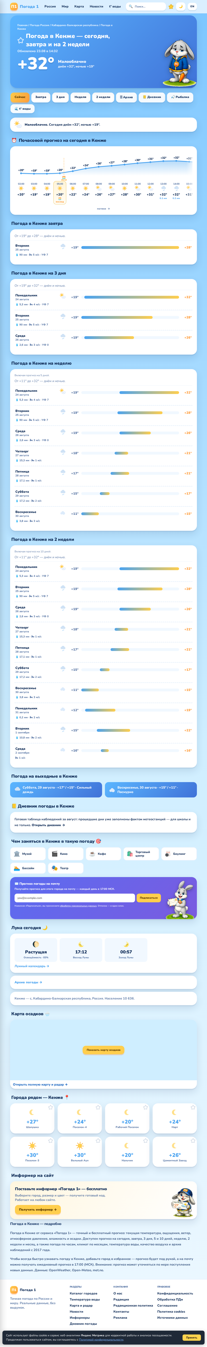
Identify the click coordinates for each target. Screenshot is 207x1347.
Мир (65, 6)
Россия (50, 6)
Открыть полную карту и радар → (40, 1084)
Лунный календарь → (32, 966)
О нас (117, 1293)
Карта (79, 6)
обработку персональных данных (78, 905)
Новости (96, 6)
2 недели (103, 97)
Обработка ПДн (170, 1299)
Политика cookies (171, 1311)
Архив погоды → (28, 982)
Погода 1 (25, 6)
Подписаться (149, 898)
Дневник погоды (83, 1324)
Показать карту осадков (103, 1050)
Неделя (80, 97)
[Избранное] (171, 6)
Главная (22, 25)
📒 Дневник (152, 97)
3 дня (60, 97)
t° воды (115, 6)
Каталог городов (83, 1293)
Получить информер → (38, 1209)
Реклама (120, 1317)
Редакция (121, 1299)
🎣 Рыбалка (180, 97)
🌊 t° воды (23, 109)
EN (192, 6)
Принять (191, 1337)
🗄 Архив (126, 97)
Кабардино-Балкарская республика (75, 25)
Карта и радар (81, 1305)
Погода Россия (39, 25)
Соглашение (167, 1305)
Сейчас (20, 97)
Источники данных (172, 1317)
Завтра (40, 97)
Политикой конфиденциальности (101, 1340)
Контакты (121, 1311)
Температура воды (85, 1299)
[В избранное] (20, 40)
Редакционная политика (133, 1305)
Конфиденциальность (175, 1293)
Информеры (80, 1317)
